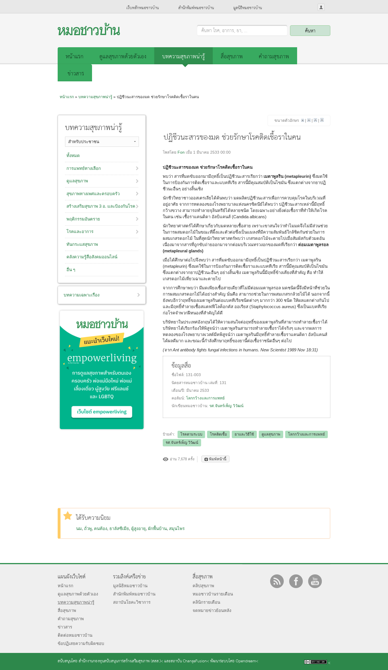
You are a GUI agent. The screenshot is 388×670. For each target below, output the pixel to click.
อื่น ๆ (70, 269)
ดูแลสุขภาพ (271, 434)
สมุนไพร (177, 528)
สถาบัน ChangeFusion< (190, 661)
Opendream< (247, 661)
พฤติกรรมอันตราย (83, 219)
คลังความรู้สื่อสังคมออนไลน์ (91, 256)
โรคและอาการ (79, 231)
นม (79, 528)
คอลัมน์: (179, 398)
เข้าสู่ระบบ (321, 7)
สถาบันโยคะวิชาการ (132, 602)
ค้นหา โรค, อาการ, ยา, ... (224, 31)
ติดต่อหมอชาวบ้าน (75, 635)
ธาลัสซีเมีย (119, 528)
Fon (181, 152)
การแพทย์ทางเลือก (83, 168)
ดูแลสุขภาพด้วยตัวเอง (122, 56)
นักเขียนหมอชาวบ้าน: (190, 406)
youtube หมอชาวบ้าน (315, 581)
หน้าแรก (75, 56)
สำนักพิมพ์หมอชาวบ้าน (196, 8)
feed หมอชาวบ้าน (277, 581)
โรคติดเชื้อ (218, 434)
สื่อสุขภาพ (232, 56)
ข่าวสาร (76, 74)
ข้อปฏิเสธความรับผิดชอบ (81, 643)
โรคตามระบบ (191, 434)
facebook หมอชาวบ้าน (296, 581)
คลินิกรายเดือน (206, 602)
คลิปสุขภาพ (203, 585)
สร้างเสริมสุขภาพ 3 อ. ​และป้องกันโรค (100, 206)
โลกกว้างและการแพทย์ (205, 398)
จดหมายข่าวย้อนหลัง (212, 610)
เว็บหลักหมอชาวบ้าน (142, 8)
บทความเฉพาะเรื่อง (81, 294)
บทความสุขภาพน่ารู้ (183, 56)
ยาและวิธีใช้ (244, 434)
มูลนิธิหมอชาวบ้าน (247, 8)
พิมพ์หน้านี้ (217, 459)
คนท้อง (100, 528)
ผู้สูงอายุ (138, 528)
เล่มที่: (214, 383)
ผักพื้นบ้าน (157, 528)
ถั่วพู (88, 528)
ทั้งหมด (73, 155)
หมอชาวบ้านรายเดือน (213, 593)
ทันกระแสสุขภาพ (82, 244)
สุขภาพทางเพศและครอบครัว (93, 193)
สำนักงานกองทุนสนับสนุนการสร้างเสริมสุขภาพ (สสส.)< (121, 661)
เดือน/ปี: (179, 390)
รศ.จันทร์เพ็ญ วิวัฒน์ (226, 406)
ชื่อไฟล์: (179, 375)
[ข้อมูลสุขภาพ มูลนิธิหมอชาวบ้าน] (89, 33)
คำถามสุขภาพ (274, 56)
